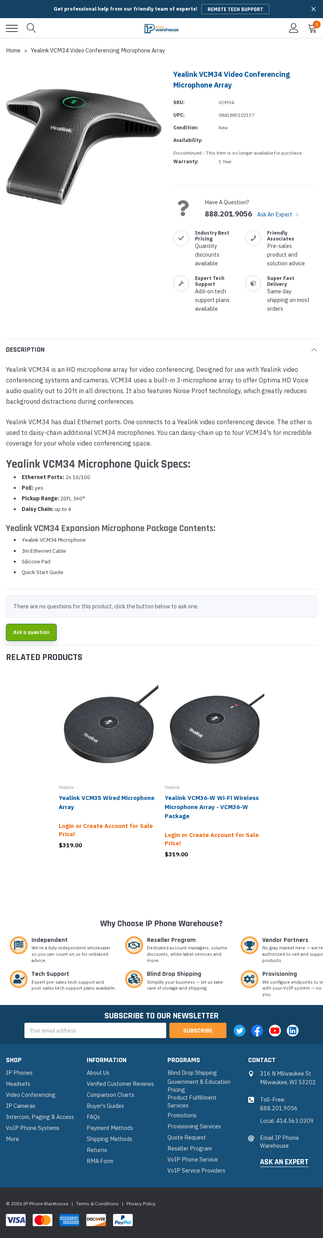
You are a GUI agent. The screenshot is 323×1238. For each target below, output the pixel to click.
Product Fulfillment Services (192, 1101)
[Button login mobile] (294, 28)
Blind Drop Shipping (192, 1072)
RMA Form (100, 1161)
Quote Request (186, 1137)
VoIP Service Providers (196, 1170)
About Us (98, 1072)
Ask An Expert (275, 214)
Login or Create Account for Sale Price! (106, 830)
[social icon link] (239, 1031)
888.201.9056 (228, 214)
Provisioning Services (194, 1126)
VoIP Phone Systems (32, 1128)
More (12, 1139)
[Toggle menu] (12, 28)
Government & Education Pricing (198, 1085)
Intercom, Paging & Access (40, 1117)
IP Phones (19, 1072)
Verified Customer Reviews (120, 1083)
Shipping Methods (109, 1139)
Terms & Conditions (97, 1203)
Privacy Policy (141, 1203)
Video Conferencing (31, 1094)
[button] (313, 9)
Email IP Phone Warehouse (279, 1141)
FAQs (93, 1117)
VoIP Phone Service (192, 1159)
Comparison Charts (110, 1094)
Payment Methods (110, 1128)
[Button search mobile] (31, 28)
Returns (97, 1150)
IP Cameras (20, 1105)
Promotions (182, 1115)
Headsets (18, 1083)
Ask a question (31, 632)
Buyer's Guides (105, 1105)
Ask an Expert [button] (284, 1162)
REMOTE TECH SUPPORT (235, 9)
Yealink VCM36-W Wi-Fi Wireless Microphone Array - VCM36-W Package (212, 807)
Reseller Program (189, 1148)
